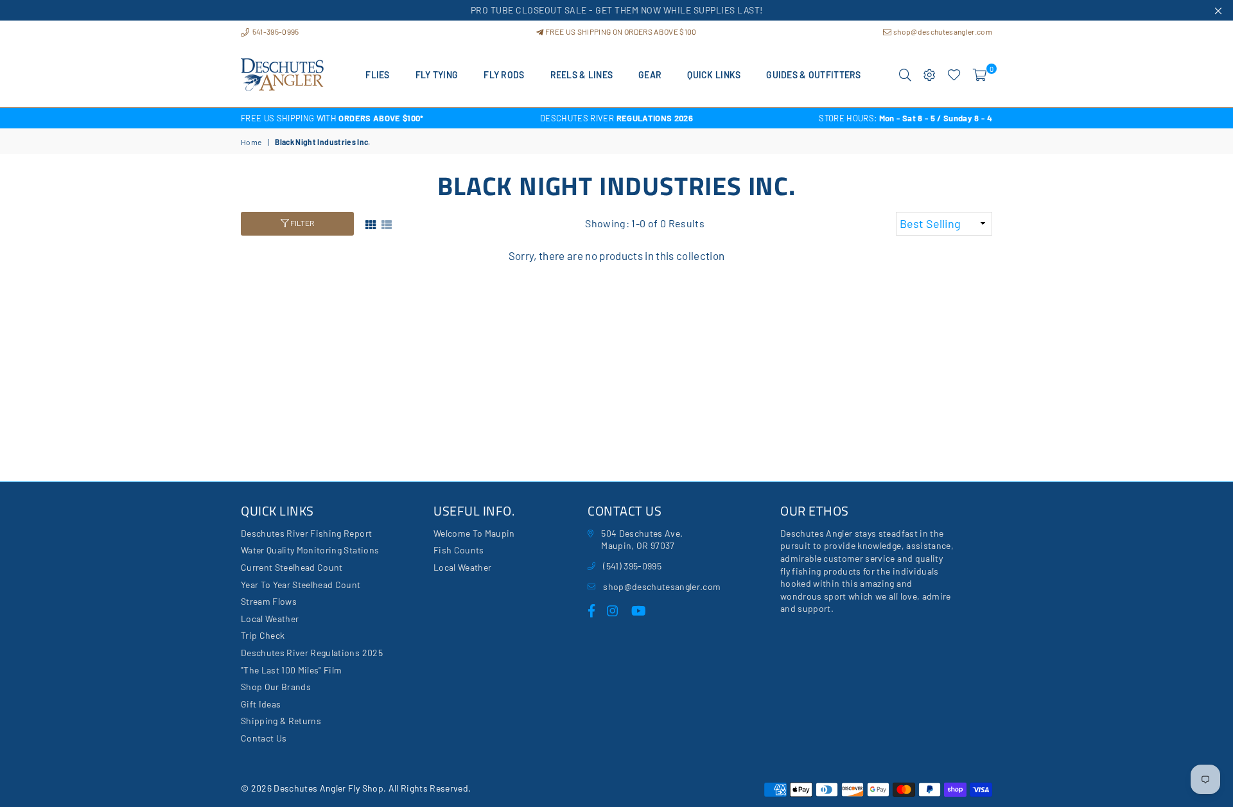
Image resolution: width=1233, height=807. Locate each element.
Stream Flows (269, 601)
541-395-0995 (274, 31)
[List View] (387, 223)
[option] (366, 118)
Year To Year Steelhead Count (301, 584)
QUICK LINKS (713, 74)
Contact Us (263, 738)
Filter (301, 222)
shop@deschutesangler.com (942, 31)
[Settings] (929, 75)
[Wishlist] (953, 75)
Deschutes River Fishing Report (306, 533)
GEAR (649, 74)
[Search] (905, 75)
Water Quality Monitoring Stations (310, 549)
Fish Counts (458, 549)
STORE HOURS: (905, 118)
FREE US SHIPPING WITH (332, 118)
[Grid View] (370, 223)
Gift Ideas (261, 704)
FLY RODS (504, 74)
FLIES (377, 74)
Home (251, 141)
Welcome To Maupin (474, 533)
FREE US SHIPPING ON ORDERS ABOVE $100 (620, 31)
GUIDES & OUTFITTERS (813, 74)
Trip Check (262, 635)
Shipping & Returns (281, 720)
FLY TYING (437, 74)
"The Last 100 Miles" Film (291, 669)
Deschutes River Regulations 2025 (312, 652)
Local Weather (270, 618)
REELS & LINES (581, 74)
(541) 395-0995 (632, 565)
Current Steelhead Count (292, 567)
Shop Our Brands (276, 686)
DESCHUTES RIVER (616, 118)
